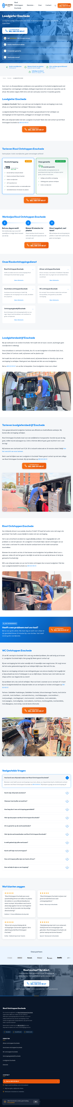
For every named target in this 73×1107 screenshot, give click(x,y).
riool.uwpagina (7, 701)
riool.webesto (28, 701)
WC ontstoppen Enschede (10, 1052)
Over (40, 5)
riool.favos (37, 701)
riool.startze (62, 692)
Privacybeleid (11, 1102)
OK (36, 1102)
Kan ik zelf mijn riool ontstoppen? (15, 851)
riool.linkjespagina (41, 695)
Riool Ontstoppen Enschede (18, 5)
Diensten (9, 78)
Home (4, 78)
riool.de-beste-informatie (30, 704)
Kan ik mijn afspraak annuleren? (15, 793)
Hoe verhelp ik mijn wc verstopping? (16, 867)
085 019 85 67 (23, 122)
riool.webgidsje (18, 701)
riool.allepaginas (7, 704)
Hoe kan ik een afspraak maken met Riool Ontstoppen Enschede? (26, 778)
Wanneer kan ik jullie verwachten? (15, 801)
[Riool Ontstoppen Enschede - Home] (7, 5)
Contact (48, 5)
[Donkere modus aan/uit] (55, 5)
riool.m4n (6, 695)
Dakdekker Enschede (32, 692)
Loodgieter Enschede (9, 1060)
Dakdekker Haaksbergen (16, 692)
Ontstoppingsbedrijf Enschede (11, 1056)
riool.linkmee (40, 698)
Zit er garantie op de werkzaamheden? (17, 826)
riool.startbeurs (15, 695)
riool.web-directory (27, 695)
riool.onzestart (29, 698)
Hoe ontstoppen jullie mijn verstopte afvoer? (19, 859)
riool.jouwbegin (7, 698)
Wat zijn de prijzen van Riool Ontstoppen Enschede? (22, 817)
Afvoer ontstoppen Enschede (11, 1043)
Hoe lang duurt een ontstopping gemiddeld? (19, 809)
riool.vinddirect (53, 695)
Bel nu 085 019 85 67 (12, 1081)
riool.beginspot (18, 698)
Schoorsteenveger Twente (48, 692)
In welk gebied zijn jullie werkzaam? (16, 842)
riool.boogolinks (47, 701)
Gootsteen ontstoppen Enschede (12, 1048)
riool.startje (18, 704)
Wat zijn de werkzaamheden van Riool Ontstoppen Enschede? (25, 834)
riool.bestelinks (58, 701)
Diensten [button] (30, 5)
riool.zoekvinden (50, 698)
